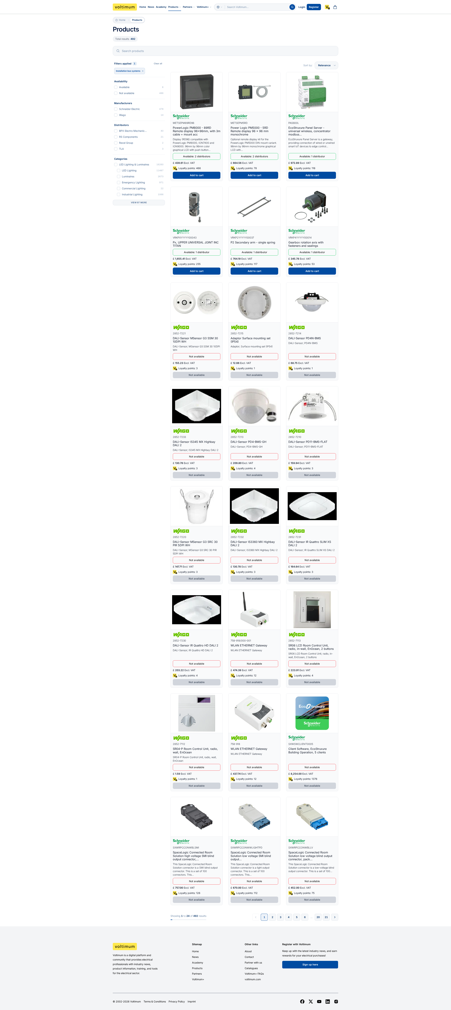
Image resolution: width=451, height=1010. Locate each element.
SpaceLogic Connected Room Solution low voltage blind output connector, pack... (310, 856)
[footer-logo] (139, 946)
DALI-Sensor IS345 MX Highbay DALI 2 (194, 443)
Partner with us (253, 962)
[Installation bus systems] (142, 71)
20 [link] (318, 917)
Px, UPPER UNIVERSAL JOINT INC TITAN (196, 244)
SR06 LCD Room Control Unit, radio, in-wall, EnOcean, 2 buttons (311, 647)
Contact (249, 956)
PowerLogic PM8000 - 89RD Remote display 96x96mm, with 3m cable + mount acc (196, 131)
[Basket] (335, 7)
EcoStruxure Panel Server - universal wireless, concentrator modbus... (309, 131)
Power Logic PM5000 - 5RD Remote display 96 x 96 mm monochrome (249, 131)
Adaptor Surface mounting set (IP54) (250, 339)
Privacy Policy (177, 1001)
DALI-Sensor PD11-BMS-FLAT (307, 442)
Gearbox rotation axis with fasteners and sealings (305, 244)
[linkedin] (328, 1001)
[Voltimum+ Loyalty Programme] (327, 7)
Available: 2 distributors (196, 156)
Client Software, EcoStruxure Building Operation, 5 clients (307, 750)
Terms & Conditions (155, 1001)
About (248, 951)
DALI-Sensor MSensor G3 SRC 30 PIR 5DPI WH (195, 543)
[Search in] (219, 7)
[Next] (334, 917)
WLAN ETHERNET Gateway (249, 645)
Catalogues (251, 968)
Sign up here (310, 964)
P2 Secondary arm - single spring (253, 242)
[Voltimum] (125, 7)
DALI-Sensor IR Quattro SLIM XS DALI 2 (309, 543)
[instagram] (336, 1001)
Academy (161, 6)
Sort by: (308, 65)
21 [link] (326, 917)
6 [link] (305, 917)
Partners (187, 6)
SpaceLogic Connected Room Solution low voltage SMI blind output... (251, 856)
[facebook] (302, 1001)
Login (301, 6)
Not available (196, 356)
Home (142, 6)
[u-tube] (319, 1001)
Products (173, 6)
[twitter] (311, 1001)
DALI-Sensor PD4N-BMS (304, 338)
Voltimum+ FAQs (254, 973)
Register (314, 6)
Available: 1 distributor (312, 156)
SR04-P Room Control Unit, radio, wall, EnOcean (195, 750)
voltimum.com (253, 979)
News (151, 6)
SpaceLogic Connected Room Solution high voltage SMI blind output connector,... (193, 856)
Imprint (192, 1001)
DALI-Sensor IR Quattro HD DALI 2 (195, 645)
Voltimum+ (203, 6)
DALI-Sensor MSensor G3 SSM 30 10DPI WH (195, 339)
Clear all (158, 63)
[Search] (292, 7)
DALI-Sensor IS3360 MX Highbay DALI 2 (253, 543)
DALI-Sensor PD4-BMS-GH (248, 442)
